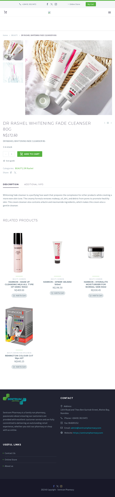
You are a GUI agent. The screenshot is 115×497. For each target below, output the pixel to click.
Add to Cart (30, 154)
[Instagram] (56, 4)
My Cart (91, 4)
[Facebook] (47, 4)
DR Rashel (28, 168)
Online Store (75, 4)
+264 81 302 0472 (29, 4)
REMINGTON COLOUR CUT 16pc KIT (19, 356)
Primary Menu (109, 12)
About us (9, 466)
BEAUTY (14, 35)
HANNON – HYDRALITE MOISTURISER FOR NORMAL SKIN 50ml (96, 284)
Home (5, 35)
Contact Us (10, 453)
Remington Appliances (22, 353)
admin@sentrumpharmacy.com (86, 427)
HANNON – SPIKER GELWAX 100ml (57, 283)
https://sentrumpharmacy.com (88, 432)
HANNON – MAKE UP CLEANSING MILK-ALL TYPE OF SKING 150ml (19, 284)
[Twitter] (52, 4)
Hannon (22, 279)
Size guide (10, 160)
